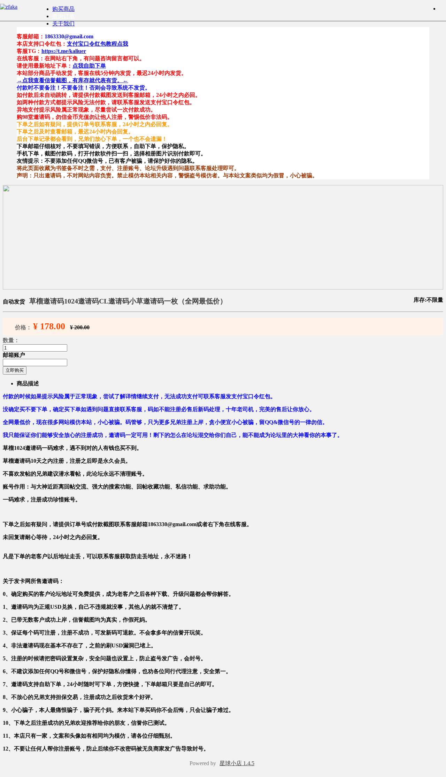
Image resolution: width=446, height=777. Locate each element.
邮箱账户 (14, 355)
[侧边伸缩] (442, 8)
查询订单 (63, 16)
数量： (11, 340)
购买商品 (63, 9)
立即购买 (15, 370)
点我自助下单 (89, 66)
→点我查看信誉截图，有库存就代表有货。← (72, 80)
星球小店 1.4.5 (237, 763)
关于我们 (63, 23)
